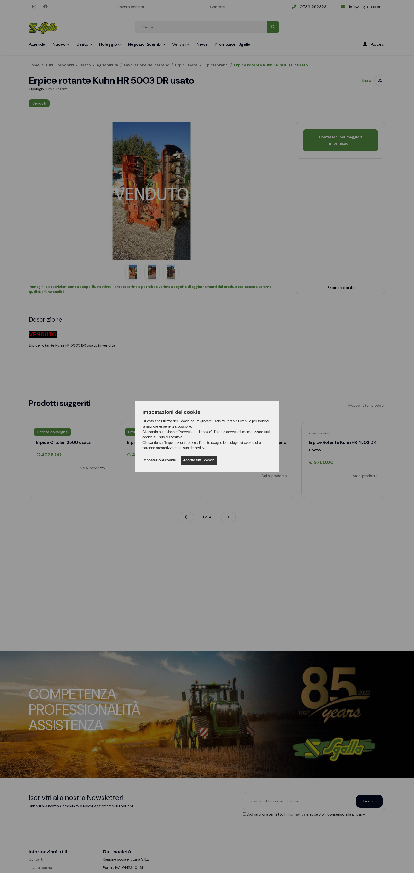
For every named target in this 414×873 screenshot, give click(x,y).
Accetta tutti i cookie (198, 460)
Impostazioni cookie (159, 460)
